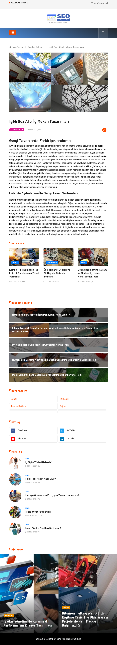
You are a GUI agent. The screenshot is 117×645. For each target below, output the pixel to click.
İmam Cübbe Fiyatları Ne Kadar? (43, 528)
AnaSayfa (18, 47)
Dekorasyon (52, 262)
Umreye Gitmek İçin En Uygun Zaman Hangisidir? (52, 495)
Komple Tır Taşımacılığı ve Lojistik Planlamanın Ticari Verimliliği (24, 273)
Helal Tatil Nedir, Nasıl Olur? (40, 478)
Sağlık (63, 406)
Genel (15, 262)
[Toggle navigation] (12, 32)
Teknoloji (64, 399)
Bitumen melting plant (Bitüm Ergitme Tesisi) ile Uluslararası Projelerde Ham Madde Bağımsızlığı (85, 619)
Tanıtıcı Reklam (35, 47)
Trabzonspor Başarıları (38, 511)
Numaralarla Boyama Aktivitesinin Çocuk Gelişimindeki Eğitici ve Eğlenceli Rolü (62, 3)
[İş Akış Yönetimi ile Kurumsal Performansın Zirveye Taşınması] (29, 593)
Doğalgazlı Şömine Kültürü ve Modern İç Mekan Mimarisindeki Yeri (92, 273)
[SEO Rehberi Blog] (58, 18)
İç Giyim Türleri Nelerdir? (39, 462)
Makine (66, 607)
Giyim (27, 459)
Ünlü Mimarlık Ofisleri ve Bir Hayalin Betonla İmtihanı (57, 273)
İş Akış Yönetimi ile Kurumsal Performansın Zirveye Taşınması (28, 623)
